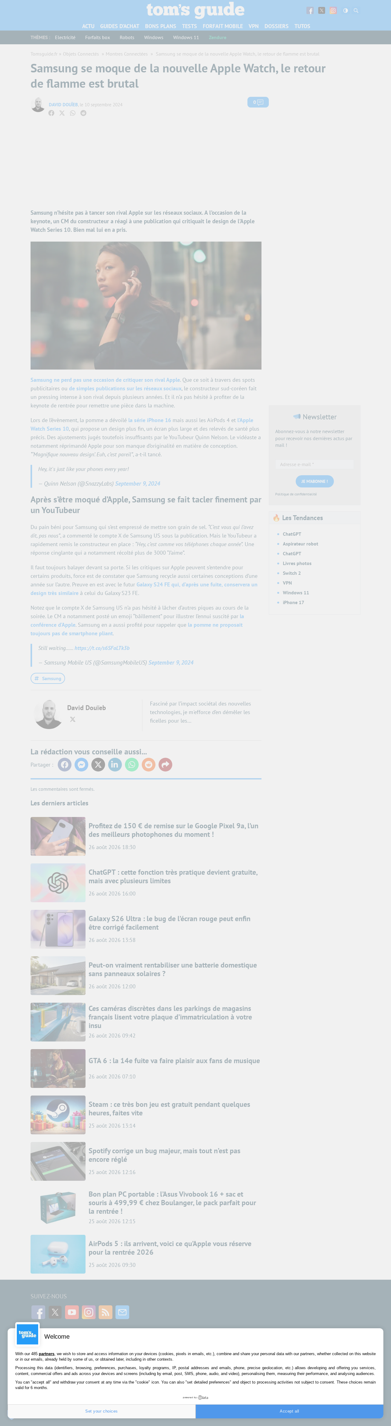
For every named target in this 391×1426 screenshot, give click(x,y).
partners (46, 1353)
